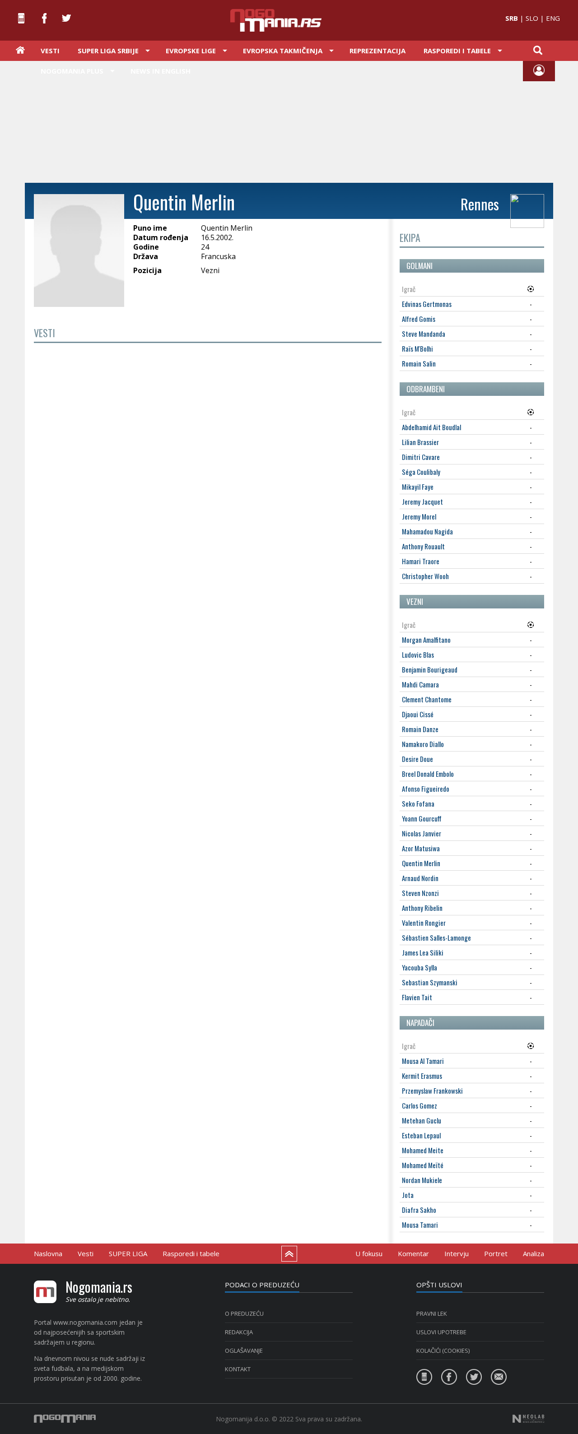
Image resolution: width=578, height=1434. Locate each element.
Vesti (50, 50)
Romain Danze (420, 729)
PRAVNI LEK (431, 1313)
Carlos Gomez (419, 1105)
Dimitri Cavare (421, 457)
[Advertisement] (289, 121)
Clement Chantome (427, 699)
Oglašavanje (244, 1350)
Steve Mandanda (423, 334)
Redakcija (239, 1332)
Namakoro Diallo (423, 744)
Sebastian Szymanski (429, 982)
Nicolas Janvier (421, 833)
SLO (532, 18)
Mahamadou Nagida (427, 531)
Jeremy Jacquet (422, 501)
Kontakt (238, 1369)
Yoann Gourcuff (422, 818)
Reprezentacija (378, 50)
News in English (161, 70)
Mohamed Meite (422, 1150)
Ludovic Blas (418, 654)
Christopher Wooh (425, 576)
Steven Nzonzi (420, 893)
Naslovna (48, 1253)
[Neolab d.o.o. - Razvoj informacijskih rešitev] (528, 1419)
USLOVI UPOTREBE (441, 1332)
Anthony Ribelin (422, 908)
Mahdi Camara (420, 684)
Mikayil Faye (418, 487)
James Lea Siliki (422, 952)
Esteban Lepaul (421, 1135)
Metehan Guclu (421, 1120)
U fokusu (368, 1253)
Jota (408, 1195)
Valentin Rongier (424, 923)
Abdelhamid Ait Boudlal (431, 427)
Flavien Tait (417, 997)
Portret (496, 1253)
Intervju (456, 1253)
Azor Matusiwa (421, 848)
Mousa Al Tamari (423, 1061)
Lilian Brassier (420, 442)
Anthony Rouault (423, 546)
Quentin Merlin (421, 863)
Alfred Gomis (418, 319)
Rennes (480, 203)
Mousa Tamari (420, 1225)
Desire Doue (417, 759)
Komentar (413, 1253)
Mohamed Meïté (422, 1165)
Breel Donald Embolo (428, 774)
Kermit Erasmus (422, 1076)
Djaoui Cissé (418, 714)
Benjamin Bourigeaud (429, 669)
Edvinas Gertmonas (427, 304)
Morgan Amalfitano (426, 640)
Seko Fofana (418, 803)
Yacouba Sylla (419, 967)
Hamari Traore (420, 561)
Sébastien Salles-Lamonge (436, 937)
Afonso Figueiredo (425, 789)
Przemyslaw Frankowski (432, 1090)
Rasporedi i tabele (191, 1253)
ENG (553, 18)
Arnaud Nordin (420, 878)
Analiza (533, 1253)
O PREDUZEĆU (244, 1313)
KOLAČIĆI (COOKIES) (443, 1350)
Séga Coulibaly (421, 472)
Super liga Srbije (108, 50)
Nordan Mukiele (422, 1180)
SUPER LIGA (128, 1253)
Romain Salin (419, 363)
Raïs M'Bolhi (417, 348)
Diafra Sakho (419, 1210)
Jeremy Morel (419, 516)
